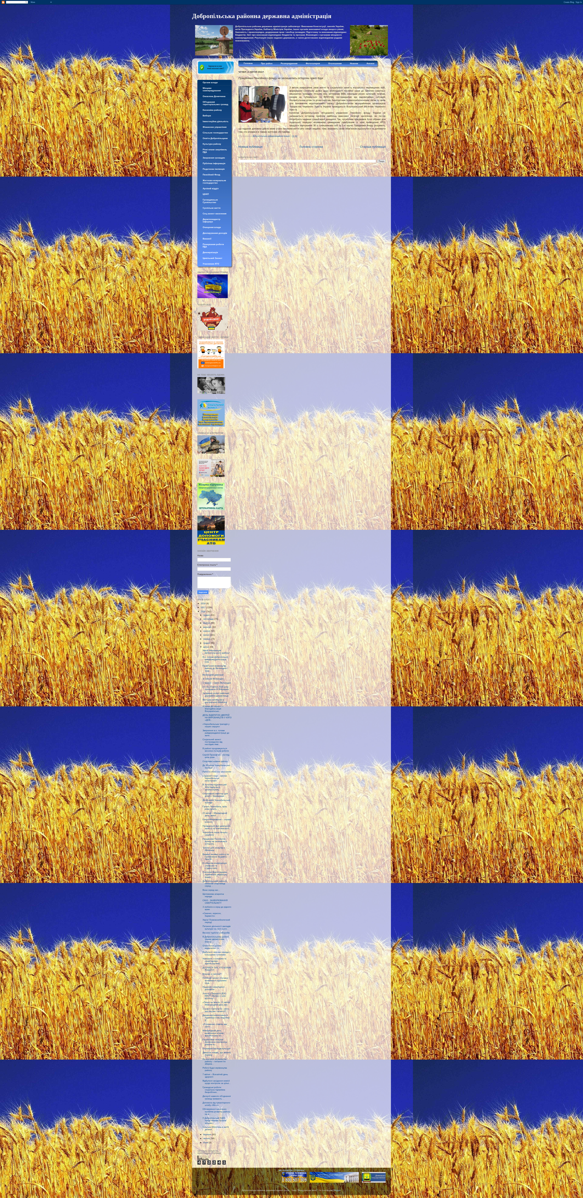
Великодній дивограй (213, 675)
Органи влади (210, 82)
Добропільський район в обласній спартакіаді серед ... (215, 883)
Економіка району (212, 110)
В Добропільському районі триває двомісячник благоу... (216, 939)
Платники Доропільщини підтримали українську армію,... (215, 874)
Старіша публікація (373, 146)
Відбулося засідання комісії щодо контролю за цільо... (217, 1082)
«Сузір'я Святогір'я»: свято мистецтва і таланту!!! (216, 1010)
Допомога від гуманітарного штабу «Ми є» (216, 1104)
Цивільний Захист (212, 258)
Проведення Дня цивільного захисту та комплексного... (217, 827)
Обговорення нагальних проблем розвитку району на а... (216, 1111)
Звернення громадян (214, 158)
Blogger (337, 1190)
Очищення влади (212, 227)
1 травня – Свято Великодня (217, 683)
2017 (203, 607)
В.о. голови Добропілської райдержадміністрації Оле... (215, 659)
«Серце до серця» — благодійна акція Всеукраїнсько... (213, 708)
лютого (207, 1138)
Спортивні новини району (215, 761)
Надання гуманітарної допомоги (214, 988)
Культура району (212, 144)
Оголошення (335, 63)
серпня (207, 631)
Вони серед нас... (211, 890)
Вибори (207, 116)
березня (207, 1134)
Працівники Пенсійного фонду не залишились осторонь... (215, 841)
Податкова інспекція (214, 169)
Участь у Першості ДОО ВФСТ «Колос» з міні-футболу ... (214, 995)
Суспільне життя (211, 208)
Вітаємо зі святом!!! (212, 974)
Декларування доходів (215, 233)
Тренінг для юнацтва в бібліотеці (214, 849)
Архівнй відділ (211, 188)
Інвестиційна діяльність (215, 121)
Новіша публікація (250, 146)
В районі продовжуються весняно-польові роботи (216, 749)
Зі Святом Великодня (213, 679)
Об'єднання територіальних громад (215, 103)
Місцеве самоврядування (212, 89)
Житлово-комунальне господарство (214, 181)
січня (206, 1142)
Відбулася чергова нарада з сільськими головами (216, 953)
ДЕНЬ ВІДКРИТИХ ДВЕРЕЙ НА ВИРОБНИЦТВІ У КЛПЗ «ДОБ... (217, 717)
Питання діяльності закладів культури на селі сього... (216, 927)
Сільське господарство (215, 133)
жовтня (207, 623)
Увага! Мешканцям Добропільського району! (216, 651)
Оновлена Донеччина (214, 96)
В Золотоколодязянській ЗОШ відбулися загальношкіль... (215, 787)
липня (206, 635)
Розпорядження (289, 63)
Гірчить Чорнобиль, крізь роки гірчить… (215, 807)
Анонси (370, 63)
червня (207, 639)
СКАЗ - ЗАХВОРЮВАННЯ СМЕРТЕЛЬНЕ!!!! (215, 901)
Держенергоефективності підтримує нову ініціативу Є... (216, 1017)
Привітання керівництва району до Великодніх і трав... (215, 668)
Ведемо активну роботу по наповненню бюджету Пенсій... (216, 856)
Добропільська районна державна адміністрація (261, 15)
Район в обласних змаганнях (217, 772)
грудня (206, 615)
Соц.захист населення (214, 213)
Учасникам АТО (211, 264)
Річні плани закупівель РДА (215, 150)
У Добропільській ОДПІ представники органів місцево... (214, 1120)
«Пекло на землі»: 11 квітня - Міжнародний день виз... (217, 1003)
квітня (206, 647)
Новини (354, 63)
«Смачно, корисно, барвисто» (212, 914)
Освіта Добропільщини (215, 138)
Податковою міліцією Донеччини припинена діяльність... (215, 1042)
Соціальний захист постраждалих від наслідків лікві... (212, 741)
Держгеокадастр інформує (211, 220)
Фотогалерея (313, 63)
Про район (266, 63)
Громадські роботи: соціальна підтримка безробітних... (214, 1089)
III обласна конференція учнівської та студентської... (215, 865)
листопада (208, 619)
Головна (248, 63)
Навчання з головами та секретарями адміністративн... (214, 961)
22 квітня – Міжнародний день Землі (215, 814)
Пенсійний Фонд (211, 175)
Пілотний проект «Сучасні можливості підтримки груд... (215, 980)
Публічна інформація (214, 163)
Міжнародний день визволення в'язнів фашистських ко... (213, 1033)
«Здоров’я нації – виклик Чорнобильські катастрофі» (215, 778)
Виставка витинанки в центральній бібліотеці (215, 701)
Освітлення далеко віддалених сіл (212, 947)
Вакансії (207, 239)
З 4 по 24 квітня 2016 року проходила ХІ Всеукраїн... (216, 688)
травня (207, 643)
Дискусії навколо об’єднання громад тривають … (217, 1097)
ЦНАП (206, 194)
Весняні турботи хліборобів (216, 933)
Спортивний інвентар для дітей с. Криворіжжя (215, 794)
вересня (207, 627)
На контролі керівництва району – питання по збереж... (215, 1061)
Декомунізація (210, 252)
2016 (203, 611)
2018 (203, 603)
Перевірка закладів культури (216, 1048)
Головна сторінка (311, 146)
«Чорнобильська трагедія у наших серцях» (216, 725)
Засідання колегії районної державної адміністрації (216, 694)
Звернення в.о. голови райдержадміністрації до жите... (216, 733)
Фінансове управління (215, 127)
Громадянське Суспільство (210, 201)
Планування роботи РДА (213, 245)
